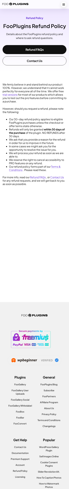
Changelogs (49, 426)
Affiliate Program (49, 402)
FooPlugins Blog (48, 384)
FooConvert (20, 423)
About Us (49, 408)
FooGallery (20, 384)
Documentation (20, 452)
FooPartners (49, 396)
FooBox (20, 411)
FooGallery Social (20, 399)
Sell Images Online (49, 456)
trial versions (10, 94)
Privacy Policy (49, 414)
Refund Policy (20, 470)
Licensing (20, 476)
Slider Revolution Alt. (49, 471)
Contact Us (34, 61)
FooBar (20, 417)
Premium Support (20, 458)
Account (20, 464)
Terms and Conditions (49, 420)
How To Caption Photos (49, 477)
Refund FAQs (35, 49)
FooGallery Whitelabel (20, 405)
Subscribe (49, 390)
